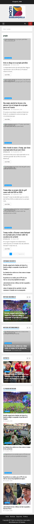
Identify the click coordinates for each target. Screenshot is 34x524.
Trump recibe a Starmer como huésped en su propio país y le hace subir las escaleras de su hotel (17, 219)
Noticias (12, 516)
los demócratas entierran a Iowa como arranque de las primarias (16, 347)
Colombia (7, 310)
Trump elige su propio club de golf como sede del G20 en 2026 (17, 176)
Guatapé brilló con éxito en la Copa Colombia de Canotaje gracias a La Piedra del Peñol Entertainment (16, 376)
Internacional (8, 58)
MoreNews (12, 522)
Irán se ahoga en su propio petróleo (17, 49)
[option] (17, 311)
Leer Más (7, 74)
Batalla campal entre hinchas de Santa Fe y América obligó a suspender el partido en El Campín (15, 267)
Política (25, 516)
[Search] (25, 23)
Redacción (7, 65)
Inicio (7, 516)
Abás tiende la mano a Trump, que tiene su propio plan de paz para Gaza (17, 134)
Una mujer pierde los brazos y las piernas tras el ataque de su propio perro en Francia (17, 89)
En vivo (30, 23)
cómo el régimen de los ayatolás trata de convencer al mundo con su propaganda (14, 289)
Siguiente (21, 254)
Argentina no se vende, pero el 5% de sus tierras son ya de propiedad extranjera (15, 279)
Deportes (7, 371)
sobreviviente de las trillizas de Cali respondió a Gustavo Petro (17, 494)
